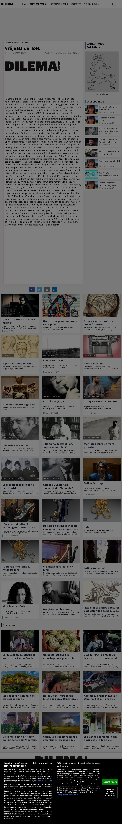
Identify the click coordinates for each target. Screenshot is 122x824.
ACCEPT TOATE (110, 782)
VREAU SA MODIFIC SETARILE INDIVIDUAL (110, 792)
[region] (61, 791)
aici (21, 805)
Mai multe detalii (45, 781)
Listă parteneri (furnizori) (67, 795)
